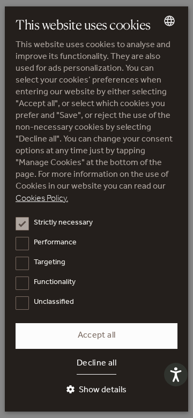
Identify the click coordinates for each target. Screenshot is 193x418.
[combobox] (169, 21)
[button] (96, 390)
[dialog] (96, 209)
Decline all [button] (96, 364)
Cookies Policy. (42, 199)
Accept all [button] (97, 336)
